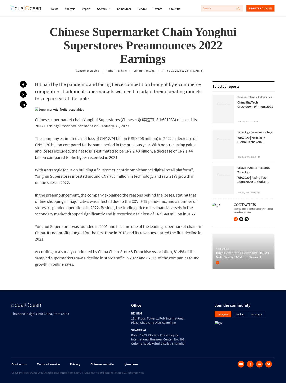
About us (174, 9)
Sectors (102, 9)
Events (157, 9)
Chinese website (102, 364)
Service (142, 9)
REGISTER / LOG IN (260, 8)
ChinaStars (124, 9)
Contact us (19, 364)
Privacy (75, 364)
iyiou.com (131, 364)
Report (86, 9)
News (54, 9)
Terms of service (48, 364)
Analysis (70, 9)
